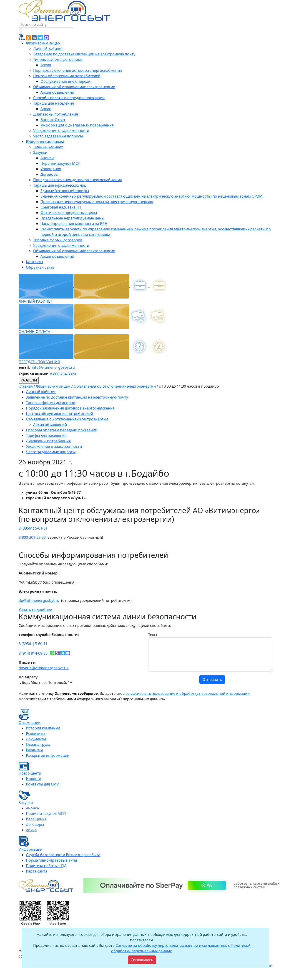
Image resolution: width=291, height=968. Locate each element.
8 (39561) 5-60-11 (33, 643)
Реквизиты (35, 733)
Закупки (40, 152)
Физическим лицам (43, 43)
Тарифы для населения (53, 103)
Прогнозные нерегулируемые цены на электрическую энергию (96, 201)
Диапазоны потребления (55, 114)
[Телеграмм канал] (41, 37)
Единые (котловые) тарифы (64, 190)
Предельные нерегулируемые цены (72, 218)
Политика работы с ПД (46, 865)
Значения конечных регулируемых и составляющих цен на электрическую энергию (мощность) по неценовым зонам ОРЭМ (151, 196)
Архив (45, 64)
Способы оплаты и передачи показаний (69, 97)
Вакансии (34, 749)
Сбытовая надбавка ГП (60, 207)
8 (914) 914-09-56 (33, 653)
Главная (26, 386)
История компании (43, 728)
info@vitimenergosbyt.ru (53, 367)
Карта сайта (36, 871)
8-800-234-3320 (63, 373)
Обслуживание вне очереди (65, 81)
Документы (36, 738)
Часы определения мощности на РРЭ (73, 223)
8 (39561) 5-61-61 (33, 528)
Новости (33, 778)
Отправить (212, 679)
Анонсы (47, 157)
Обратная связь (40, 267)
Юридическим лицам (45, 141)
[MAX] (46, 37)
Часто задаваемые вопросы (58, 136)
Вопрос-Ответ (52, 119)
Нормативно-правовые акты (51, 860)
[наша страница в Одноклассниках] (29, 37)
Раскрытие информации (47, 755)
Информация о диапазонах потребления (77, 125)
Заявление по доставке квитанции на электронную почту (84, 54)
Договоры (49, 174)
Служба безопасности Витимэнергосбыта (63, 854)
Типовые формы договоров (57, 59)
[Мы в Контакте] (35, 37)
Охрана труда (38, 744)
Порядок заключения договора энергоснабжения (77, 70)
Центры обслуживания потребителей (66, 75)
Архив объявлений (57, 92)
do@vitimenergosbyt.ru (39, 600)
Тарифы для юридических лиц (59, 185)
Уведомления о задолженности (61, 130)
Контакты (34, 261)
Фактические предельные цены (68, 212)
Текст (153, 634)
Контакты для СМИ (42, 784)
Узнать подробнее (35, 609)
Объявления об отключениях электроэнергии (74, 86)
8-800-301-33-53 (32, 537)
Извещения (50, 168)
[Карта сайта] (22, 37)
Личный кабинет (48, 48)
